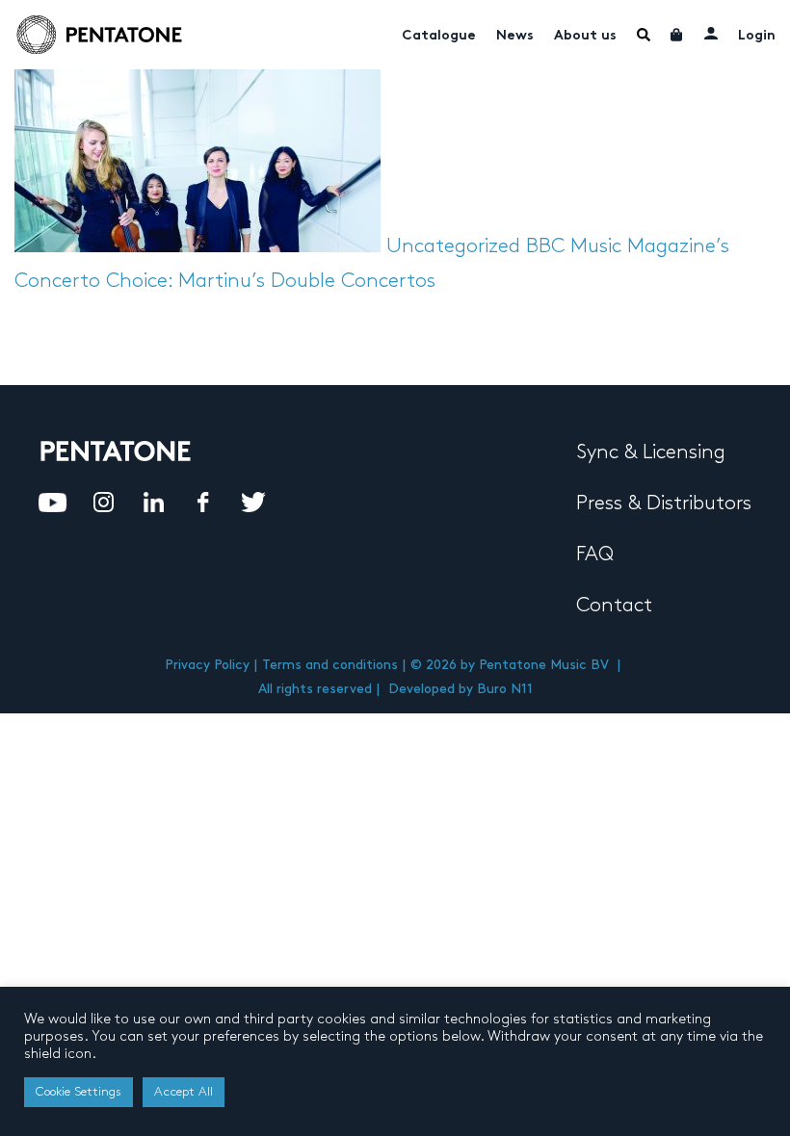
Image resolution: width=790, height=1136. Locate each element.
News (515, 36)
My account (711, 32)
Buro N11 (505, 689)
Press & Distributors (663, 503)
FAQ (595, 554)
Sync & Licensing (650, 452)
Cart (677, 34)
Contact (614, 605)
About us (585, 36)
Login (757, 36)
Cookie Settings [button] (78, 1091)
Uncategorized (453, 246)
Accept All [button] (183, 1091)
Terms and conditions (330, 664)
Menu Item (643, 34)
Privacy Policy (207, 664)
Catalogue (439, 36)
